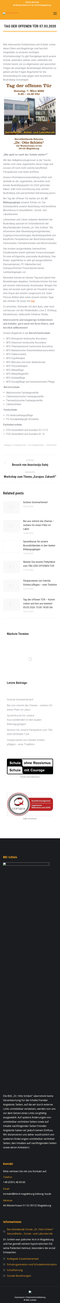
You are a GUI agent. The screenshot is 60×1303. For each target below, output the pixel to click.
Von (36, 445)
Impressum (20, 1297)
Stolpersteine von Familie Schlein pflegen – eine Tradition (40, 582)
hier (33, 301)
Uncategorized (19, 445)
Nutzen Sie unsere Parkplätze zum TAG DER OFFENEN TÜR (39, 563)
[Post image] (11, 507)
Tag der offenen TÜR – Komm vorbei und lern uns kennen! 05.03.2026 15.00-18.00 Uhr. (39, 603)
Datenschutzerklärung (36, 1297)
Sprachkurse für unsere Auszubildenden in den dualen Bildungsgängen (39, 545)
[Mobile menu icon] (55, 13)
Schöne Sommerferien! (35, 502)
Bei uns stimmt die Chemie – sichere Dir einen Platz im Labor (38, 525)
